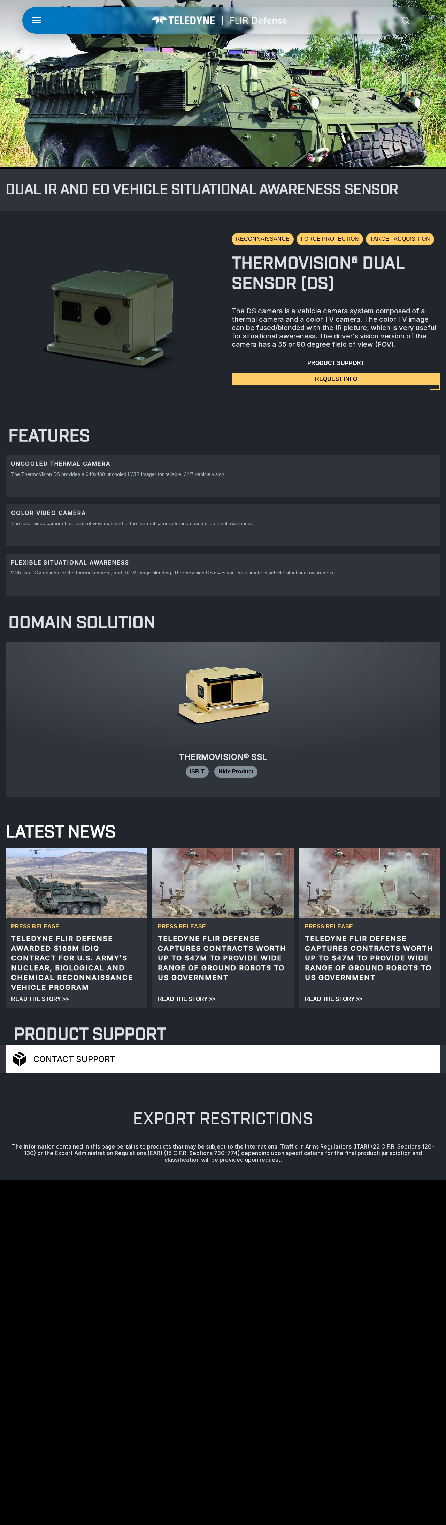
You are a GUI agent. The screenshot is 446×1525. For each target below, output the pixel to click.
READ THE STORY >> (40, 999)
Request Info (336, 379)
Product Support (335, 363)
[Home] (219, 20)
